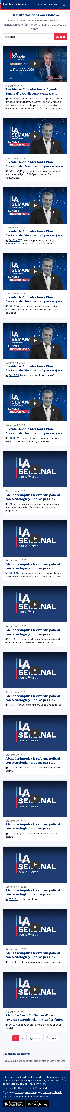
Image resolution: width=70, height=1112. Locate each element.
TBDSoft (57, 1092)
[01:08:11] (12, 638)
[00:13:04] (12, 306)
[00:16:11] (12, 503)
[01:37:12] (12, 899)
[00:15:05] (12, 375)
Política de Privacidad (35, 1087)
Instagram (30, 1092)
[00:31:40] (12, 573)
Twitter (19, 1092)
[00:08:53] (12, 98)
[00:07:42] (12, 1024)
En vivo (53, 4)
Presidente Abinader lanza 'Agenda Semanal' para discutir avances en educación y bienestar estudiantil (31, 93)
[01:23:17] (12, 704)
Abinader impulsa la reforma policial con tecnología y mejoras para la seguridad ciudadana (32, 499)
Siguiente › (35, 1038)
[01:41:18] (11, 961)
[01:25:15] (12, 833)
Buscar (42, 4)
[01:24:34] (12, 767)
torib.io (47, 1092)
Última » (51, 1038)
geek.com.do (40, 1096)
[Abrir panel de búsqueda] (63, 4)
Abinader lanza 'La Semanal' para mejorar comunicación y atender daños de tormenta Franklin (34, 1019)
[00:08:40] (12, 240)
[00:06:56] (12, 171)
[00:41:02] (12, 437)
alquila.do (8, 1096)
